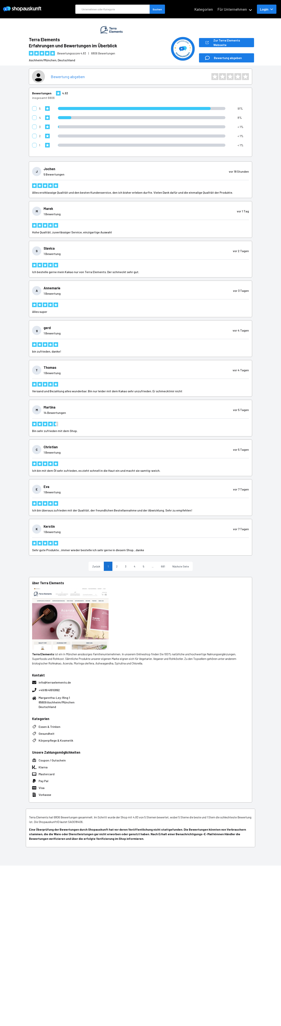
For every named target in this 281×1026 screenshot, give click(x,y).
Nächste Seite (180, 566)
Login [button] (264, 9)
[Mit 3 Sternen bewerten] (230, 76)
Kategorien (203, 9)
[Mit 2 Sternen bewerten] (222, 76)
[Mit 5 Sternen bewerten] (245, 76)
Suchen (157, 9)
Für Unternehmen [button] (232, 9)
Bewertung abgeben (68, 76)
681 (163, 566)
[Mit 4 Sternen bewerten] (237, 76)
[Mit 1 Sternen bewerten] (214, 76)
